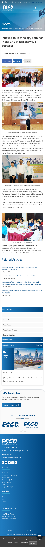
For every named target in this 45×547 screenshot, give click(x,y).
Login (20, 2)
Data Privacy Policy (8, 514)
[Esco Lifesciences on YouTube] (6, 2)
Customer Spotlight (9, 335)
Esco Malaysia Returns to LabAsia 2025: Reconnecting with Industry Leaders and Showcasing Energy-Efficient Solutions (21, 283)
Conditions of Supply (8, 516)
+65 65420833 (8, 454)
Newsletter (6, 320)
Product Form (6, 477)
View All (38, 345)
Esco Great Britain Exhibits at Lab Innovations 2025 (18, 276)
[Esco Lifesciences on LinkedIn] (9, 2)
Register (27, 2)
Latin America (34, 534)
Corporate (5, 504)
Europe (12, 534)
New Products (6, 482)
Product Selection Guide (9, 475)
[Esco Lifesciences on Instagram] (13, 2)
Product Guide (6, 473)
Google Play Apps (7, 487)
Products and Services (10, 330)
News (6, 28)
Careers (4, 501)
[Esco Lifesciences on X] (16, 2)
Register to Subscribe (10, 405)
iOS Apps (5, 484)
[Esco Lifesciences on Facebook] (2, 2)
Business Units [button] (7, 339)
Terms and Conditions (9, 518)
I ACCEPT (33, 543)
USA (8, 534)
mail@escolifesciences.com (12, 457)
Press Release (7, 325)
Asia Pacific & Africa (22, 534)
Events (5, 315)
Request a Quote (7, 480)
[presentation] (21, 430)
